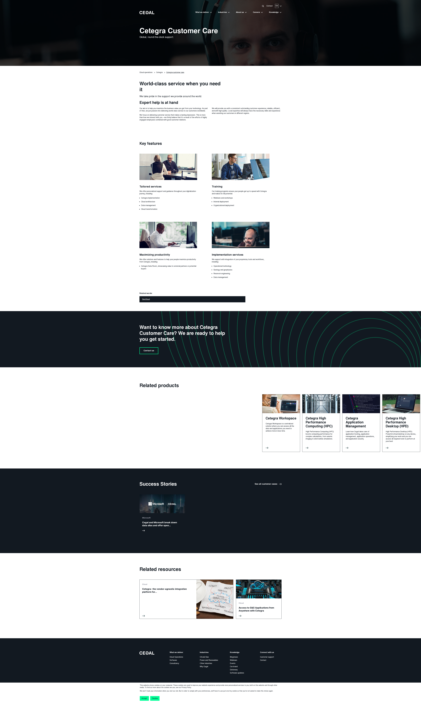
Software (173, 660)
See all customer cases (266, 484)
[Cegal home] (146, 12)
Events (232, 663)
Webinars (233, 660)
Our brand (234, 666)
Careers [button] (256, 12)
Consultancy (174, 663)
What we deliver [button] (202, 12)
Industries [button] (222, 12)
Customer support (267, 657)
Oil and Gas (204, 657)
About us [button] (240, 12)
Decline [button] (155, 698)
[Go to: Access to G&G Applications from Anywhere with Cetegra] (258, 599)
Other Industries (206, 663)
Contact (269, 6)
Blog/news (234, 657)
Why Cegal (204, 666)
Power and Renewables (209, 660)
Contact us (149, 350)
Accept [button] (144, 698)
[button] (263, 6)
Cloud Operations (176, 657)
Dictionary (234, 670)
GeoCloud (146, 299)
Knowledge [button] (274, 12)
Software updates (237, 673)
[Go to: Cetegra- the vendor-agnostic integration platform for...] (186, 599)
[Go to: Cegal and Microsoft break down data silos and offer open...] (162, 513)
